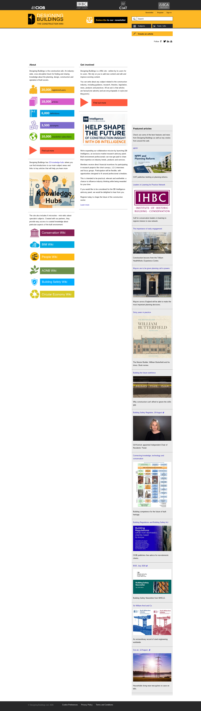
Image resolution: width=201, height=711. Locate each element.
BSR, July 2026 (139, 566)
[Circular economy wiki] (51, 299)
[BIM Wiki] (51, 248)
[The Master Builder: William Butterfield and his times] (152, 357)
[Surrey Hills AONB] (51, 274)
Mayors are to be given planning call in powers (151, 268)
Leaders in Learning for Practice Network (149, 185)
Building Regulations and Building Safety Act (150, 522)
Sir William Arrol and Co (142, 606)
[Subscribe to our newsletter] (106, 23)
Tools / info (161, 26)
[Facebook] (160, 41)
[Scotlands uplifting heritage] (152, 634)
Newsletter (149, 13)
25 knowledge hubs (56, 162)
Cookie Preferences (70, 705)
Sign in (169, 13)
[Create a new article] (103, 107)
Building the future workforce (144, 373)
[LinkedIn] (167, 41)
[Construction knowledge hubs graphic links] (51, 208)
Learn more (84, 205)
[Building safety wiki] (51, 286)
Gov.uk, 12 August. (140, 650)
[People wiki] (51, 261)
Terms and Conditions (104, 705)
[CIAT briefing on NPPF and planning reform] (152, 172)
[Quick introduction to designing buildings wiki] (51, 155)
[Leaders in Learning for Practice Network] (152, 213)
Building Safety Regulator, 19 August (147, 412)
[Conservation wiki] (51, 237)
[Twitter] (164, 41)
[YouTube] (171, 41)
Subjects (141, 26)
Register (160, 13)
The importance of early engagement (147, 229)
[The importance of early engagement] (152, 253)
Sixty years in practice (142, 312)
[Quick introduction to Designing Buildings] (51, 142)
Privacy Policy (87, 705)
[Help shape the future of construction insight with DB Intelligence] (103, 146)
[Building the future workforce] (152, 397)
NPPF (135, 148)
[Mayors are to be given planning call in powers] (152, 297)
